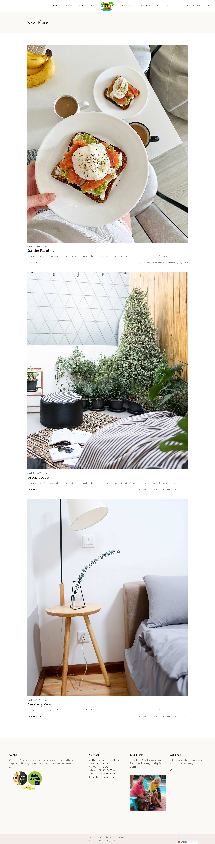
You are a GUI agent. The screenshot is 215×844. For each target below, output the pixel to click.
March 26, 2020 (34, 247)
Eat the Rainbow (41, 250)
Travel (185, 263)
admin (47, 247)
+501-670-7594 (103, 764)
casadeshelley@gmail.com (103, 777)
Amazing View (39, 704)
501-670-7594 (109, 770)
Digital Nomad (143, 263)
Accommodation (170, 263)
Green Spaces (38, 477)
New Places (156, 263)
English (183, 842)
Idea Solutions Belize (118, 841)
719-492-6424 (103, 767)
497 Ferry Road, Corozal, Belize (105, 760)
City (180, 263)
